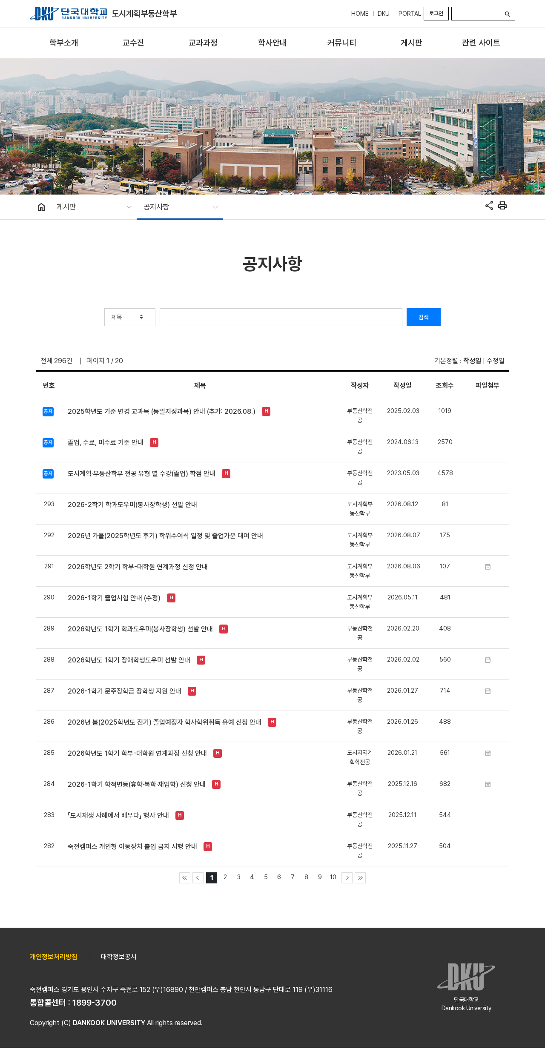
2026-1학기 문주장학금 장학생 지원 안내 (124, 691)
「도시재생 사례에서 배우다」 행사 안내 (118, 815)
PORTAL (410, 13)
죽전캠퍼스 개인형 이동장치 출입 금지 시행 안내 (132, 847)
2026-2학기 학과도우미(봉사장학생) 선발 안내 (132, 505)
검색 (424, 317)
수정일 (496, 361)
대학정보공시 (119, 957)
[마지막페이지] (360, 877)
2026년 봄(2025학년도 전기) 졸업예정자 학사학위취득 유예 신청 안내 (164, 722)
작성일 (472, 361)
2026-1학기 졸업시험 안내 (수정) (114, 598)
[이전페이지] (198, 877)
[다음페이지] (347, 877)
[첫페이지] (184, 877)
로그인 (436, 13)
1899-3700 (94, 1003)
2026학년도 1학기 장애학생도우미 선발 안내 (129, 660)
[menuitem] (64, 43)
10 (333, 876)
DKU (384, 13)
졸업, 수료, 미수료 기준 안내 (105, 443)
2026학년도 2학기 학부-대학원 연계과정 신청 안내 (138, 567)
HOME (360, 13)
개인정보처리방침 (53, 957)
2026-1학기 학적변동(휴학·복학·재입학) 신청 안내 (137, 784)
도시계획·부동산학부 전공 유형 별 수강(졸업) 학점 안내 (141, 474)
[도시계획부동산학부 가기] (68, 13)
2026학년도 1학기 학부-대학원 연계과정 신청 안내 (137, 753)
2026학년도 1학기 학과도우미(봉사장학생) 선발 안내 (140, 629)
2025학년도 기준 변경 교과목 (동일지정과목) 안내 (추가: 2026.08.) (161, 411)
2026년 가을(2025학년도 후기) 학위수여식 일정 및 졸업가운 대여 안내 (165, 536)
